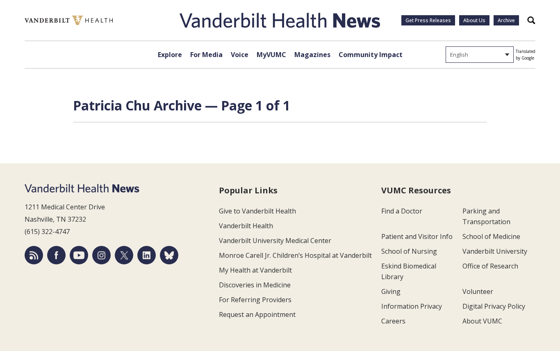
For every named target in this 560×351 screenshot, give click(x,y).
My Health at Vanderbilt (255, 270)
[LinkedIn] (146, 255)
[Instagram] (101, 255)
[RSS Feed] (34, 255)
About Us (474, 20)
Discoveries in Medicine (255, 284)
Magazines (312, 54)
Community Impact (371, 54)
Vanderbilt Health (246, 225)
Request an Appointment (257, 314)
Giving (391, 291)
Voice (239, 54)
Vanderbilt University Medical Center (275, 240)
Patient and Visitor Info (417, 236)
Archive (506, 20)
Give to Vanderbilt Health (257, 211)
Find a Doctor (401, 211)
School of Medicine (491, 236)
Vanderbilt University (494, 251)
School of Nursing (409, 251)
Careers (393, 321)
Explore (170, 54)
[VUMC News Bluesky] (169, 255)
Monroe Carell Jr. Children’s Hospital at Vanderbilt (295, 255)
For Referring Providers (255, 299)
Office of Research (490, 266)
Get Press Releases (428, 20)
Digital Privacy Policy (493, 306)
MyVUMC (271, 54)
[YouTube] (79, 255)
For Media (206, 54)
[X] (124, 255)
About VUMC (482, 321)
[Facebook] (56, 255)
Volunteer (477, 291)
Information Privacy (411, 306)
